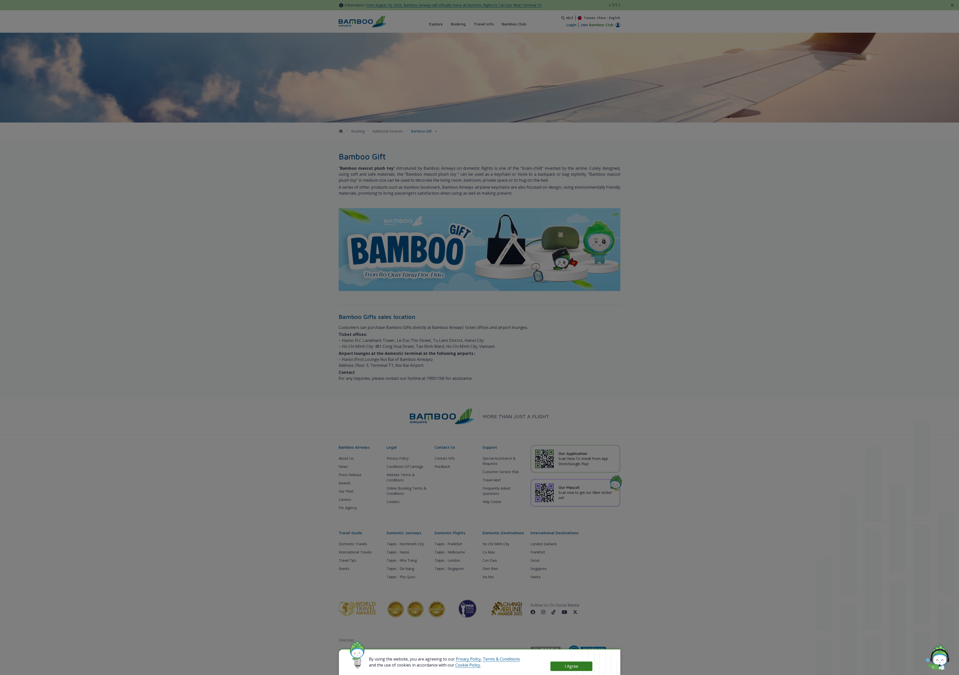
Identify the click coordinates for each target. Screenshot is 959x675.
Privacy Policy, (469, 659)
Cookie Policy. (468, 665)
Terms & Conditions (501, 659)
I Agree (571, 666)
